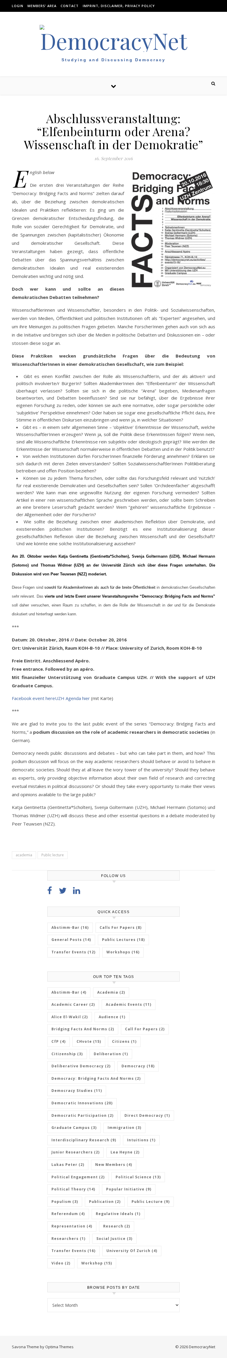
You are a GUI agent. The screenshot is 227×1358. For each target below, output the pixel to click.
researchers (68, 1238)
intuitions (141, 1140)
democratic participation (82, 1115)
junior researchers (75, 1152)
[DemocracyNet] (113, 38)
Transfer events (73, 1250)
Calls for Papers (121, 927)
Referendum (68, 1213)
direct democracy (147, 1115)
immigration (124, 1127)
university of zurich (131, 1250)
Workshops (123, 952)
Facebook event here (33, 698)
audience (112, 1016)
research (116, 1226)
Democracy (138, 1066)
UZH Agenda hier (72, 698)
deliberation (111, 1053)
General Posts (71, 939)
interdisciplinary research (83, 1140)
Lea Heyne (125, 1152)
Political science (138, 1177)
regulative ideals (118, 1213)
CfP (58, 1041)
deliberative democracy (81, 1066)
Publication (105, 1201)
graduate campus (74, 1127)
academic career (73, 1004)
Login (17, 6)
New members (113, 1164)
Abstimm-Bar (70, 927)
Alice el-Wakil (69, 1016)
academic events (128, 1004)
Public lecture (52, 854)
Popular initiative (128, 1189)
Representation (71, 1226)
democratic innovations (82, 1103)
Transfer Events (73, 952)
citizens (124, 1041)
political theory (73, 1189)
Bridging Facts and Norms (82, 1029)
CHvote (89, 1041)
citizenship (67, 1053)
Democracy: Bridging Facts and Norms (96, 1078)
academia (24, 854)
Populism (64, 1201)
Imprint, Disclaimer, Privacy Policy (119, 6)
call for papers (145, 1029)
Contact (70, 6)
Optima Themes (59, 1346)
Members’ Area (41, 6)
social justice (114, 1238)
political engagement (78, 1177)
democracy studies (76, 1090)
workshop (96, 1263)
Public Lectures (123, 939)
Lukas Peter (67, 1164)
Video (60, 1263)
